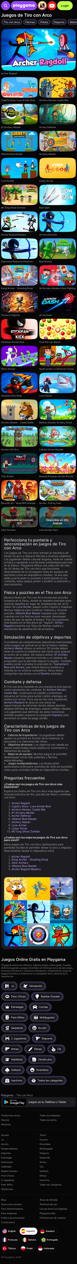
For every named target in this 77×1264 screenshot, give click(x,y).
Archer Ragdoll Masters (26, 869)
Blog (3, 1199)
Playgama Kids (48, 1213)
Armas (43, 1162)
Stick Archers (20, 862)
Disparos (57, 715)
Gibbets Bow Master (27, 613)
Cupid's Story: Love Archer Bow (31, 806)
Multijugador (46, 1148)
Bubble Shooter (9, 1171)
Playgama (7, 1095)
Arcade (5, 1135)
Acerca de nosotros (11, 1204)
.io (2, 1139)
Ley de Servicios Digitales (53, 1208)
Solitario (44, 1171)
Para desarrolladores (12, 1208)
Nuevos (5, 1120)
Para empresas (9, 1213)
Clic (42, 1166)
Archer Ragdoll (21, 803)
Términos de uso (48, 1204)
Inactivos (44, 1180)
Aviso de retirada (48, 1199)
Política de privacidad (12, 1217)
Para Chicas (7, 1175)
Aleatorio (6, 1124)
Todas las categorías (50, 1184)
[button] (38, 1102)
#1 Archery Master (23, 812)
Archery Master (13, 648)
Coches (44, 1139)
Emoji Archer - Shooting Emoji (30, 859)
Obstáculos (7, 1189)
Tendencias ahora (10, 1115)
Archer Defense (21, 815)
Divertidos (45, 1144)
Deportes (6, 1153)
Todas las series (48, 1120)
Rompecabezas (9, 1148)
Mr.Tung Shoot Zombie (26, 831)
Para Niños (7, 1184)
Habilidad (6, 1166)
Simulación (7, 1162)
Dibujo (43, 1175)
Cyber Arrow (19, 828)
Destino (45, 673)
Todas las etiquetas (50, 1115)
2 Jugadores (7, 1180)
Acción (5, 1144)
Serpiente (45, 1157)
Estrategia (6, 1157)
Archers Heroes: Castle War (28, 809)
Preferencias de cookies (52, 1217)
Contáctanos (8, 1222)
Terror (43, 1135)
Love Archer (23, 606)
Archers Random (14, 702)
